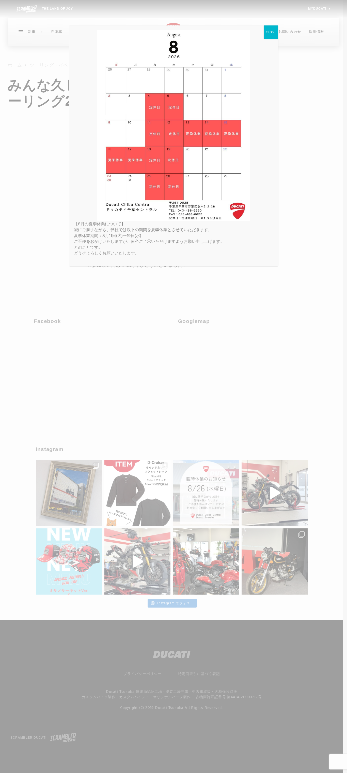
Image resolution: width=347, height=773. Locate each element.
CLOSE (271, 32)
